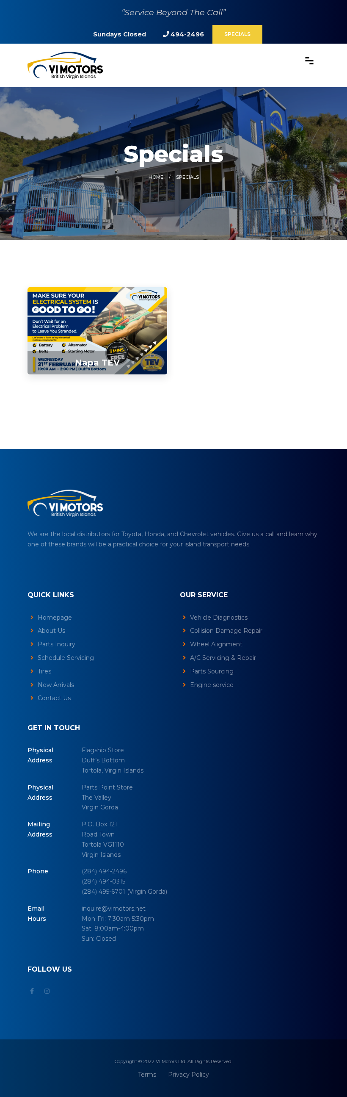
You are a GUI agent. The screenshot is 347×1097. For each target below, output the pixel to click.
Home (156, 177)
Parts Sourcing (212, 671)
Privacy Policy (188, 1074)
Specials (237, 34)
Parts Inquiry (56, 644)
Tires (44, 671)
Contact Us (54, 698)
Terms (147, 1074)
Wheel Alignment (216, 644)
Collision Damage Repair (226, 630)
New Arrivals (56, 685)
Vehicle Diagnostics (219, 617)
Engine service (212, 685)
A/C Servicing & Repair (223, 658)
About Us (51, 630)
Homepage (55, 617)
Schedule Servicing (66, 658)
